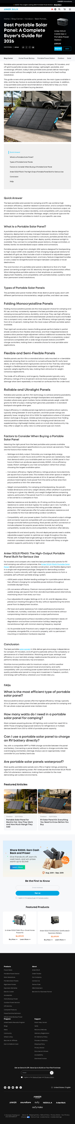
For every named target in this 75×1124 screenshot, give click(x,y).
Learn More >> (25, 939)
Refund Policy (45, 1115)
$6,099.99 (20, 936)
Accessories (8, 995)
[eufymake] (37, 1107)
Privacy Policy (49, 1077)
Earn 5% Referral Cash (11, 1044)
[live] (52, 9)
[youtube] (13, 1087)
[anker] (13, 1102)
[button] (55, 9)
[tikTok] (21, 1087)
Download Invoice (40, 1058)
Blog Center (17, 19)
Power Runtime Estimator (12, 1013)
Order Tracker (36, 973)
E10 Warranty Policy (40, 1037)
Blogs (5, 1026)
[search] (59, 9)
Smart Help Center (40, 1022)
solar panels (25, 649)
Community (8, 1033)
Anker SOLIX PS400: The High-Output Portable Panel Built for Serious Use (36, 172)
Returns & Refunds (40, 1029)
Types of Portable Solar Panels (21, 162)
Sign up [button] (37, 893)
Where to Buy (8, 1037)
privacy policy (43, 898)
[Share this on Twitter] (23, 47)
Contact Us (36, 981)
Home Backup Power (11, 999)
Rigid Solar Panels (10, 984)
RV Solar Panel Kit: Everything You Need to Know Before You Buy (54, 822)
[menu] (70, 9)
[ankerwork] (61, 1102)
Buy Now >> (13, 939)
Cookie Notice (45, 1117)
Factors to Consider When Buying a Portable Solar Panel (31, 167)
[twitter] (9, 1087)
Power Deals (8, 970)
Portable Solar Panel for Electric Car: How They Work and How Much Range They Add (19, 823)
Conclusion (14, 177)
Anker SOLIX (36, 970)
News (6, 1029)
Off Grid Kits (8, 1006)
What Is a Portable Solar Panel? (21, 157)
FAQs (12, 181)
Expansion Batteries (10, 988)
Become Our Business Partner (42, 991)
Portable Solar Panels (11, 981)
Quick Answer (15, 152)
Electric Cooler (9, 991)
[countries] (55, 9)
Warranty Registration (41, 1033)
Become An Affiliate (10, 1040)
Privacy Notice (39, 1047)
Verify (36, 1026)
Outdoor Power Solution (12, 1002)
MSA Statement (37, 988)
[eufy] (37, 1102)
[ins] (17, 1087)
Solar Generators (9, 977)
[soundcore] (25, 1102)
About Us (25, 1115)
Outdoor (29, 19)
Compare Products (10, 1009)
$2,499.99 (55, 936)
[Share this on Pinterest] (29, 47)
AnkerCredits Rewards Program (14, 1022)
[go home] (11, 9)
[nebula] (47, 1102)
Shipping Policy (39, 1044)
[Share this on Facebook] (26, 47)
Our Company (37, 977)
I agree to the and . (33, 898)
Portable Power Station (11, 973)
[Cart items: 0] (64, 9)
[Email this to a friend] (33, 47)
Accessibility (38, 1055)
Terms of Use (36, 984)
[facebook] (5, 1087)
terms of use (31, 898)
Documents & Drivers (41, 1051)
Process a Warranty (40, 1040)
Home (7, 19)
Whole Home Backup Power (13, 1017)
